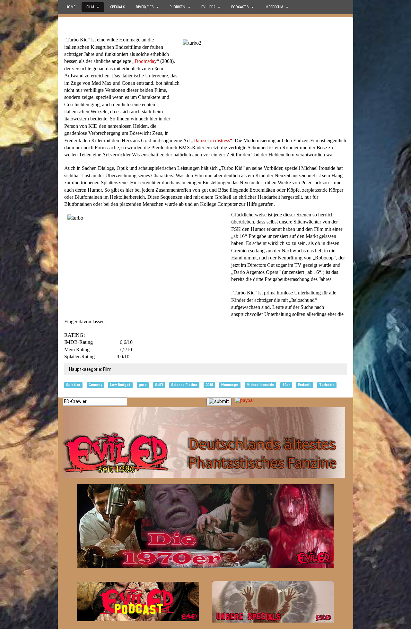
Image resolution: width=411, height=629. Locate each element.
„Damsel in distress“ (211, 140)
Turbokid (327, 385)
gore (143, 385)
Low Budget (120, 385)
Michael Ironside (260, 385)
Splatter (73, 385)
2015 (209, 385)
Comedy (95, 385)
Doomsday (146, 61)
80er (286, 385)
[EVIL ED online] (205, 442)
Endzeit (304, 385)
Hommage (229, 385)
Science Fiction (184, 385)
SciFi (159, 385)
